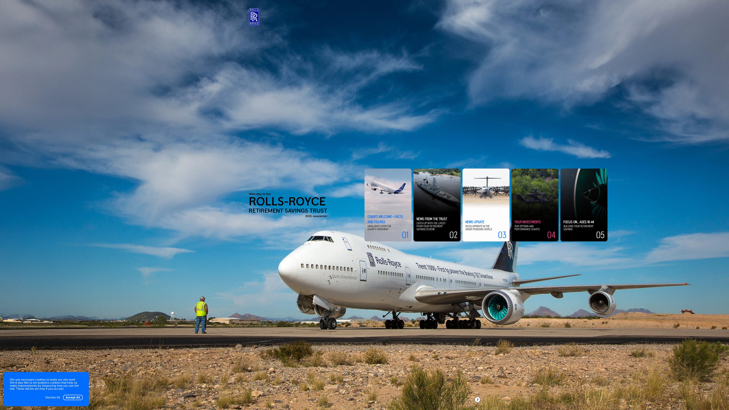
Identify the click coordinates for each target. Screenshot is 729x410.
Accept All (73, 397)
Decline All (52, 397)
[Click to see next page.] (477, 399)
